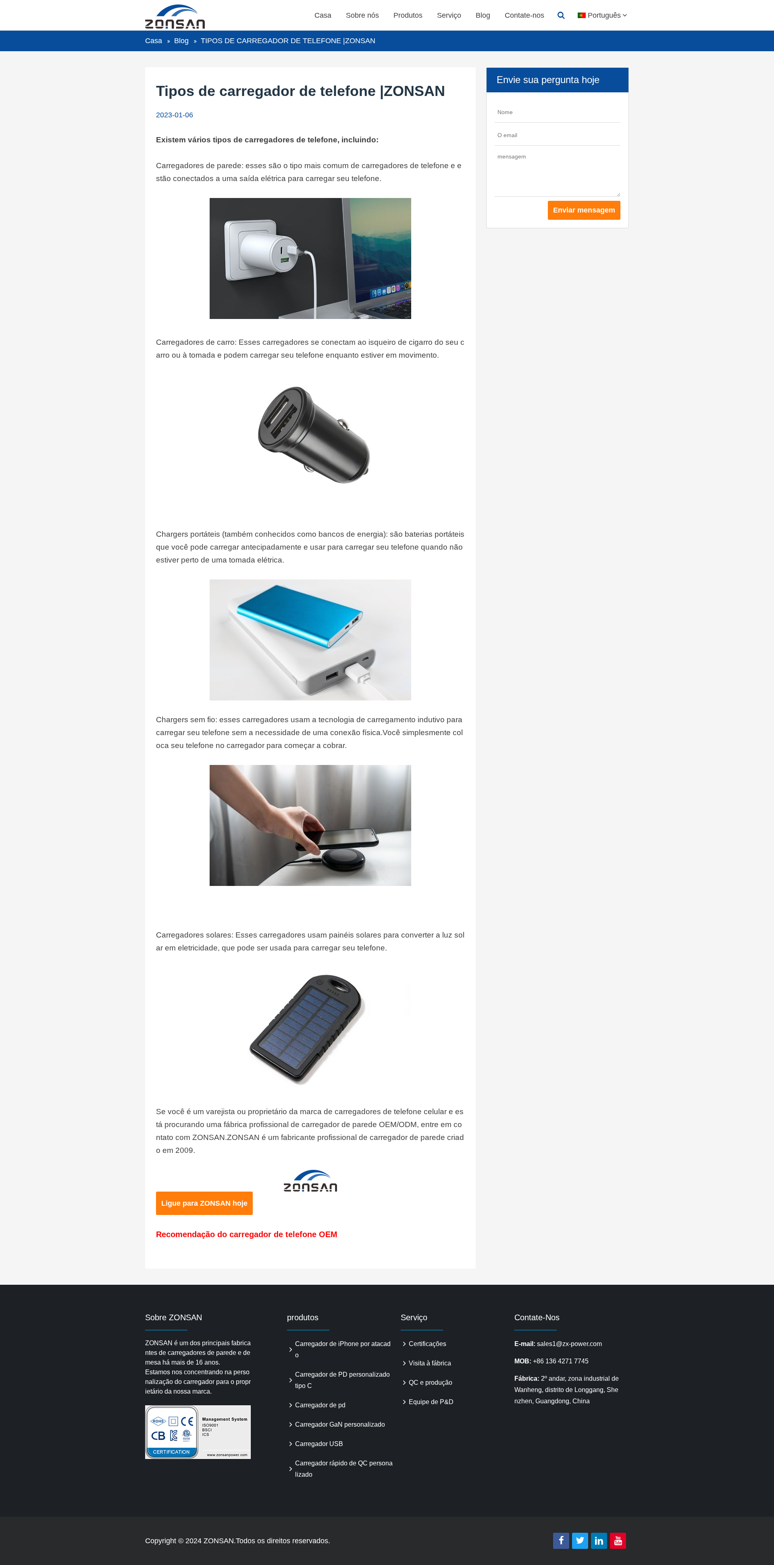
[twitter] (580, 1541)
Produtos (407, 15)
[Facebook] (561, 1541)
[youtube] (618, 1541)
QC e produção (430, 1382)
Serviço (449, 15)
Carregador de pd (320, 1405)
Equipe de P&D (431, 1401)
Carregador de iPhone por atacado (343, 1349)
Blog (483, 15)
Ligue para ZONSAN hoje (204, 1203)
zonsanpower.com (184, 16)
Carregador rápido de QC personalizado (344, 1469)
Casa (322, 15)
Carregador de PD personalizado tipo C (342, 1380)
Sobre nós (362, 15)
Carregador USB (319, 1443)
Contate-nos (524, 15)
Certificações (427, 1343)
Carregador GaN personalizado (340, 1424)
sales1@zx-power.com (569, 1343)
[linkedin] (599, 1541)
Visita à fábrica (430, 1363)
